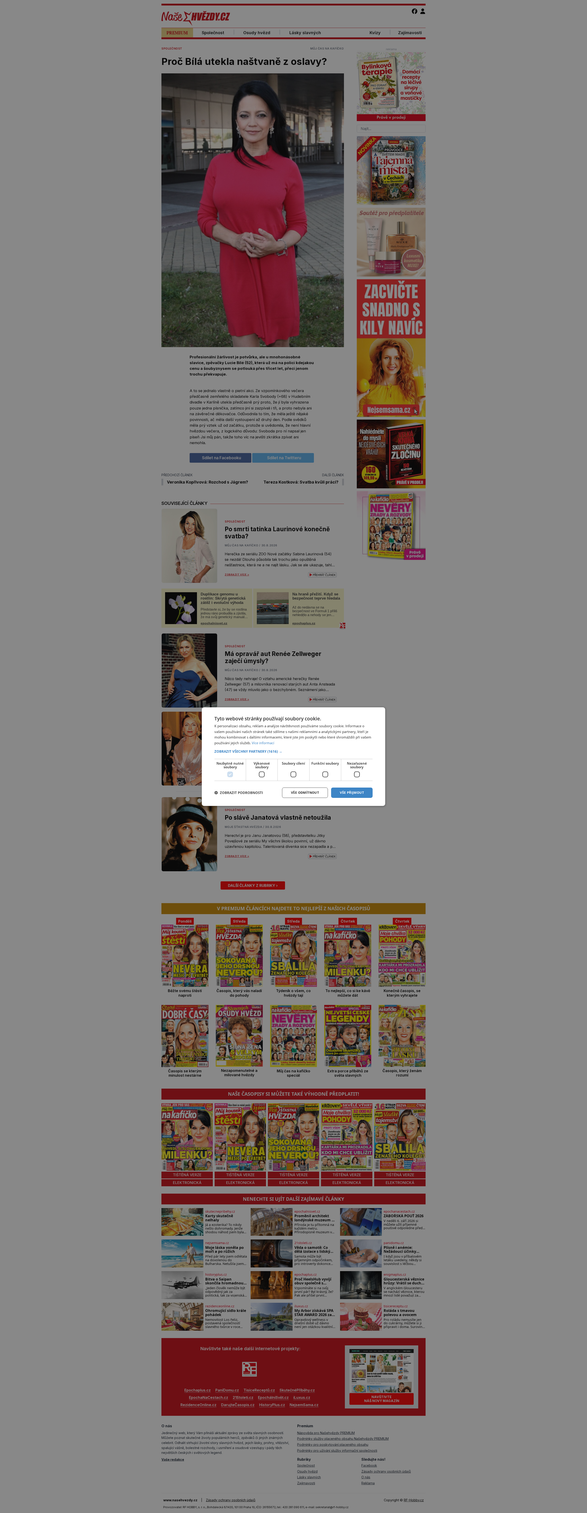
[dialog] (293, 756)
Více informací (263, 743)
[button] (293, 751)
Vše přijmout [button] (352, 792)
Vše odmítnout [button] (305, 792)
